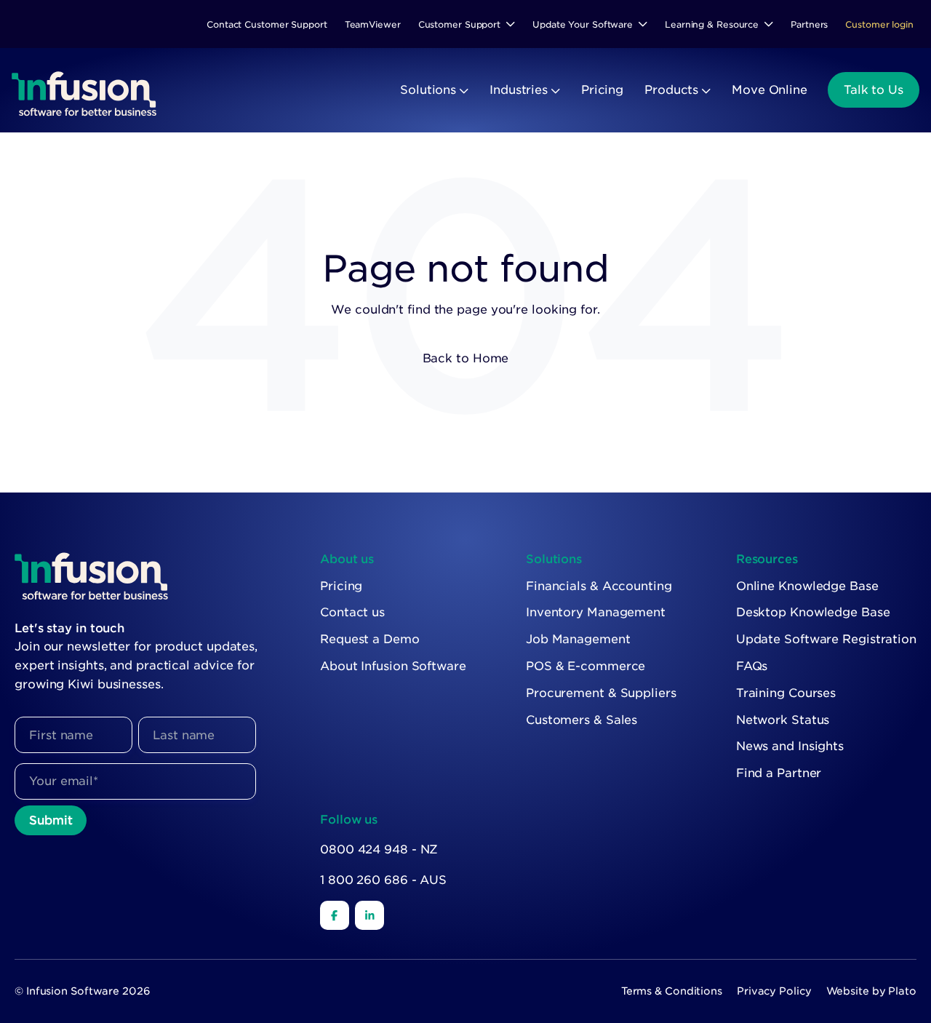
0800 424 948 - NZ (379, 849)
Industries (519, 90)
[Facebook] (334, 915)
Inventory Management (596, 612)
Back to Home (466, 358)
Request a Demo (370, 639)
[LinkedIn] (369, 915)
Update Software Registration (826, 639)
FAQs (752, 666)
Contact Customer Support (267, 24)
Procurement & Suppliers (601, 693)
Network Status (783, 720)
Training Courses (786, 693)
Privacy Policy (774, 991)
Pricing (602, 90)
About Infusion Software (393, 666)
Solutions (428, 90)
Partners (809, 24)
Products (671, 90)
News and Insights (790, 746)
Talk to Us (873, 90)
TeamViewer (373, 24)
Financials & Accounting (599, 586)
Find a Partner (779, 773)
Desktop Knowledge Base (813, 612)
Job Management (578, 639)
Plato (902, 991)
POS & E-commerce (585, 666)
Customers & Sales (581, 720)
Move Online (769, 90)
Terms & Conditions (671, 991)
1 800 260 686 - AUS (383, 880)
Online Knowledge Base (807, 586)
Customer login (879, 24)
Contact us (352, 612)
